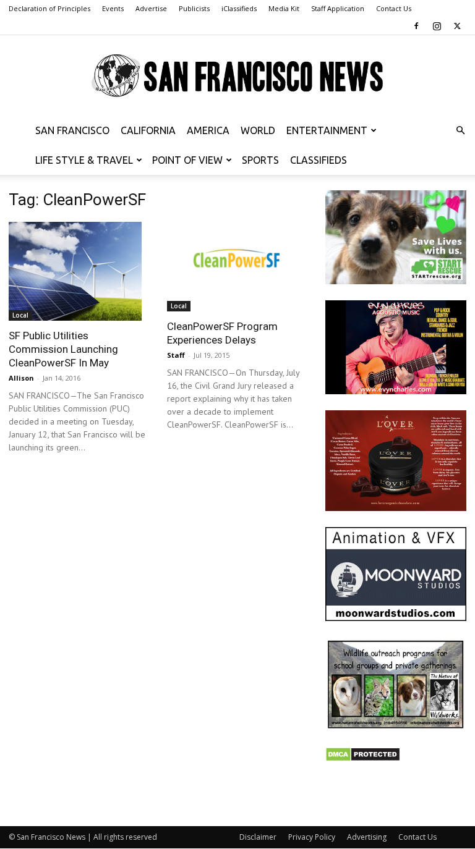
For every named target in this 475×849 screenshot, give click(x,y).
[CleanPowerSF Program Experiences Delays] (237, 266)
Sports (260, 160)
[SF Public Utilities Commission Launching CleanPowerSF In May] (79, 271)
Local (20, 315)
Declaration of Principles (49, 8)
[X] (457, 26)
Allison (21, 377)
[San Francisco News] (237, 76)
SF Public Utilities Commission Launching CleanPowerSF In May (63, 349)
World (258, 130)
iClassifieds (239, 8)
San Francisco (72, 130)
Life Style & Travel (84, 160)
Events (113, 8)
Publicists (194, 8)
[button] (460, 131)
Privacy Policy (311, 837)
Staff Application (337, 8)
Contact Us (393, 8)
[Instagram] (436, 26)
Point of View (187, 160)
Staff (176, 355)
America (208, 130)
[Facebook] (416, 26)
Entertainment (326, 130)
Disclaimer (257, 837)
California (148, 130)
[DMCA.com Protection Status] (362, 758)
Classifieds (318, 160)
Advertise (151, 8)
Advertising (367, 837)
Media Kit (283, 8)
